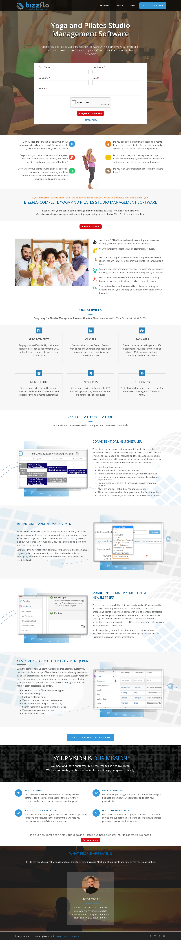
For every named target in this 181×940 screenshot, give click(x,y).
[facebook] (150, 935)
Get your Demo (90, 840)
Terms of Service (76, 936)
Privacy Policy (90, 119)
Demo (133, 5)
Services (120, 5)
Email (95, 77)
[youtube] (164, 935)
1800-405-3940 (152, 5)
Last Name (98, 67)
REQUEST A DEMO (90, 113)
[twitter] (155, 935)
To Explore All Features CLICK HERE (90, 737)
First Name (45, 67)
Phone (43, 88)
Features (104, 5)
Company (44, 77)
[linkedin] (159, 935)
